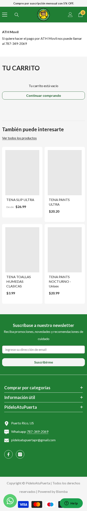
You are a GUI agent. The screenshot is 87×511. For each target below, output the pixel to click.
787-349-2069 (37, 431)
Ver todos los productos (19, 138)
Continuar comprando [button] (43, 95)
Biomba (62, 491)
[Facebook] (8, 454)
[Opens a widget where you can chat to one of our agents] (71, 503)
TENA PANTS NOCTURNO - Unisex (60, 281)
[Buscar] (16, 14)
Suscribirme (43, 362)
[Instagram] (20, 454)
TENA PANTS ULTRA (59, 202)
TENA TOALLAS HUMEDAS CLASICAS (18, 281)
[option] (43, 3)
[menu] (4, 14)
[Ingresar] (70, 14)
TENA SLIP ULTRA (20, 200)
